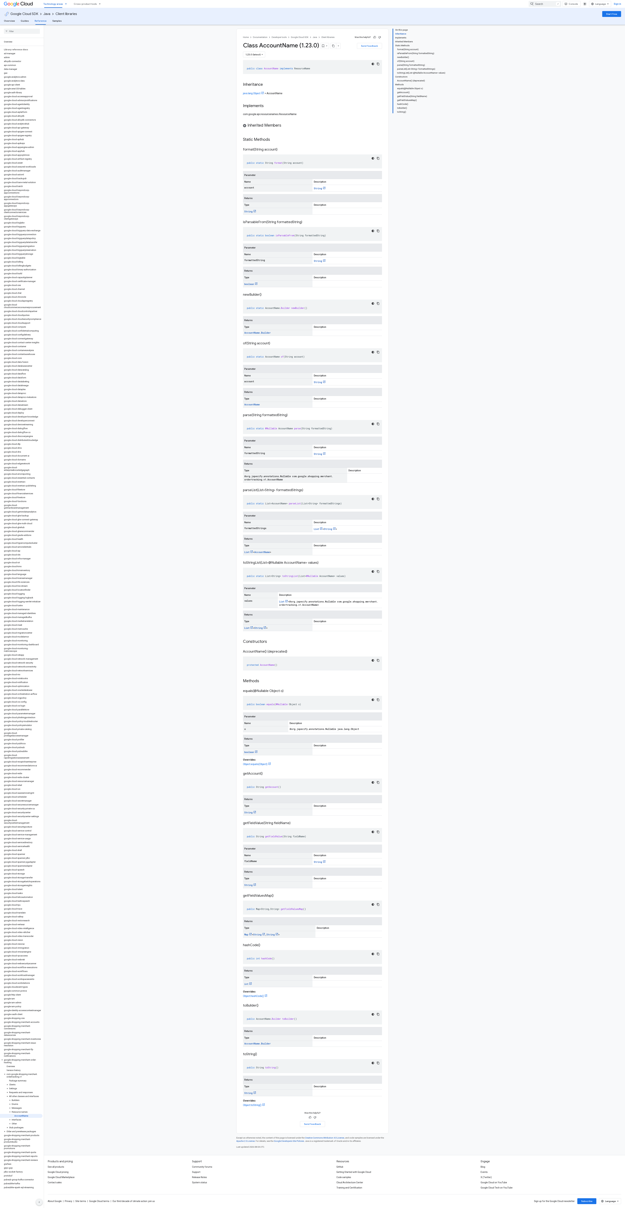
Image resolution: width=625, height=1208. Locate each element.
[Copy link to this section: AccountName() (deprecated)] (290, 652)
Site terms (80, 1201)
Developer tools (279, 37)
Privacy (68, 1201)
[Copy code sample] (378, 64)
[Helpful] (374, 37)
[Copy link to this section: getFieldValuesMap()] (277, 896)
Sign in (617, 4)
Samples (57, 20)
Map (246, 934)
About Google (55, 1201)
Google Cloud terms (99, 1201)
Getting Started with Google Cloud (353, 1172)
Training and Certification (349, 1187)
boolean (249, 284)
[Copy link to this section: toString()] (260, 1054)
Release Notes (199, 1177)
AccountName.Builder (257, 332)
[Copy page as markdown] (333, 46)
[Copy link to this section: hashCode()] (263, 945)
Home (246, 37)
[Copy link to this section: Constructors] (271, 642)
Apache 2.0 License (245, 1141)
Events (484, 1172)
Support (196, 1172)
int (246, 984)
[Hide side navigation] (39, 1202)
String (318, 188)
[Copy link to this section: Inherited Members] (284, 126)
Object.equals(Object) (255, 764)
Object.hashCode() (253, 996)
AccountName (252, 404)
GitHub (339, 1167)
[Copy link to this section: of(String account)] (273, 343)
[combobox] (545, 4)
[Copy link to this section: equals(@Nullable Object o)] (287, 691)
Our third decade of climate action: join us (133, 1201)
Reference (41, 20)
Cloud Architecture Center (349, 1182)
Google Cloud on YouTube (494, 1182)
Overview (9, 20)
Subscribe (586, 1201)
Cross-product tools (85, 3)
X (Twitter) (486, 1177)
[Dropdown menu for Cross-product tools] (101, 4)
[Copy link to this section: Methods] (263, 681)
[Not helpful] (379, 37)
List (316, 529)
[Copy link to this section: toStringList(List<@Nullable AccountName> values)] (322, 563)
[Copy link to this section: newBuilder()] (265, 295)
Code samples (343, 1177)
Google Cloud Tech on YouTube (497, 1187)
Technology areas (53, 3)
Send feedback (369, 45)
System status (199, 1182)
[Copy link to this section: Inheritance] (266, 85)
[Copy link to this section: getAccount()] (266, 774)
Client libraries (66, 14)
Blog (483, 1167)
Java (46, 14)
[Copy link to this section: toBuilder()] (261, 1006)
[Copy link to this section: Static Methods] (274, 140)
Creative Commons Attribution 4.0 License (324, 1138)
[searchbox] (22, 31)
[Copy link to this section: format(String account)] (281, 150)
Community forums (202, 1167)
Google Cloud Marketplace (61, 1177)
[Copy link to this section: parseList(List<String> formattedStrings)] (306, 490)
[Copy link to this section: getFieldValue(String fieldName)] (294, 823)
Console (573, 3)
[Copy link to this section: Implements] (267, 106)
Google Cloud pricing (58, 1172)
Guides (25, 20)
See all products (56, 1167)
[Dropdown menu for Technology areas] (67, 4)
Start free (611, 14)
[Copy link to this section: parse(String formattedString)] (291, 415)
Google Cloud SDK (24, 14)
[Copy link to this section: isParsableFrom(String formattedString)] (305, 222)
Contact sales (55, 1182)
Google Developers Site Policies (289, 1141)
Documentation (260, 37)
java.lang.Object (251, 93)
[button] (21, 1061)
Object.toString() (252, 1105)
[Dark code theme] (372, 64)
